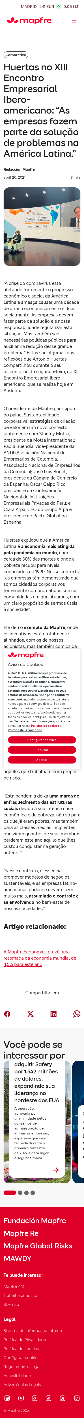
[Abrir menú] (74, 20)
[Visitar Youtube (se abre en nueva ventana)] (21, 1398)
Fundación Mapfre (35, 1220)
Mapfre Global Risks (38, 1245)
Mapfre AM (14, 1286)
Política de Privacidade (25, 1339)
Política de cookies (21, 1348)
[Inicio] (9, 20)
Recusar (42, 750)
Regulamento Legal (22, 1366)
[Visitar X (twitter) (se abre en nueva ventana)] (62, 1398)
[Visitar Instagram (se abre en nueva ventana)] (34, 1398)
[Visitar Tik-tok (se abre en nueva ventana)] (76, 1398)
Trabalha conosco (20, 1295)
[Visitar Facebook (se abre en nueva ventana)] (7, 1398)
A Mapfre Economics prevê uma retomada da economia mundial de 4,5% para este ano (40, 958)
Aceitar (42, 760)
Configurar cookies (42, 740)
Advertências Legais (22, 1384)
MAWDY (17, 1258)
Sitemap (11, 1304)
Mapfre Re (21, 1233)
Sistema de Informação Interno (33, 1330)
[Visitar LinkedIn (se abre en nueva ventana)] (48, 1398)
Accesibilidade (17, 1375)
